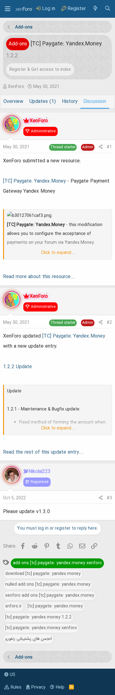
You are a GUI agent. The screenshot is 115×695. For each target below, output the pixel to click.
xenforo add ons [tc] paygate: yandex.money (49, 595)
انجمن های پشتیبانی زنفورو (28, 638)
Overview (13, 101)
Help (60, 687)
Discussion (94, 101)
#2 (109, 322)
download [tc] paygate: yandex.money (43, 573)
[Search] (108, 9)
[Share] (101, 147)
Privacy (38, 687)
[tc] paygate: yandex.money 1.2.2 (38, 617)
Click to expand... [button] (58, 252)
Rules (16, 687)
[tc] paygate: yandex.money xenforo (41, 628)
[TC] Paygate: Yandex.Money (34, 181)
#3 (109, 498)
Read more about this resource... (39, 277)
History (69, 101)
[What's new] (95, 9)
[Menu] (7, 9)
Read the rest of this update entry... (43, 452)
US (12, 674)
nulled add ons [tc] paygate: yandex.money (47, 584)
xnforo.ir (13, 606)
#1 (109, 147)
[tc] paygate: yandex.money (55, 606)
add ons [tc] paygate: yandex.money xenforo (57, 563)
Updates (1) (42, 101)
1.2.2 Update (17, 367)
